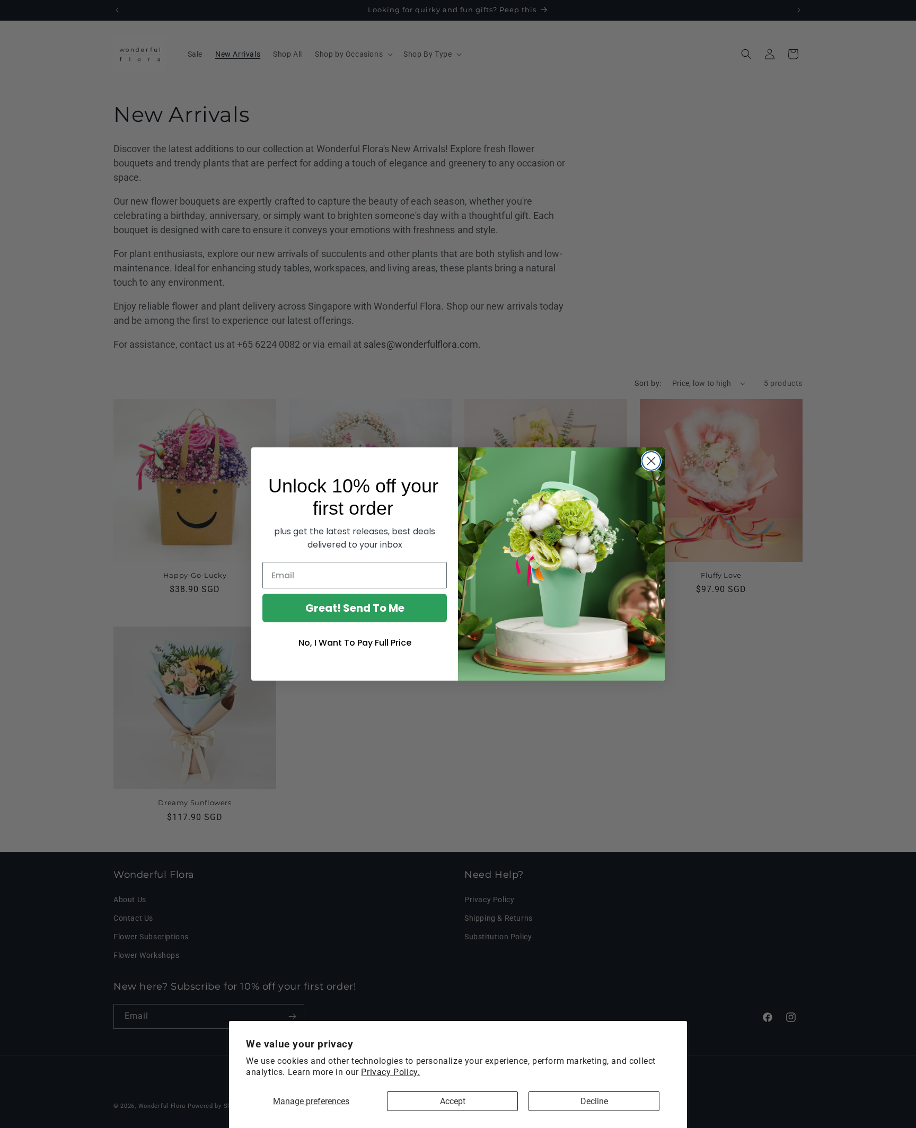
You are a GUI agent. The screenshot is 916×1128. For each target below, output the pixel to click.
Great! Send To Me (354, 608)
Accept (452, 1101)
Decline (594, 1101)
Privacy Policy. (390, 1072)
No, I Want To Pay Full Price (354, 643)
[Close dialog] (651, 461)
